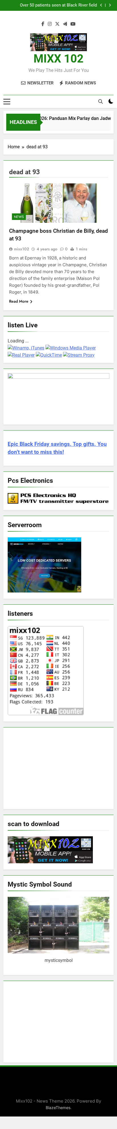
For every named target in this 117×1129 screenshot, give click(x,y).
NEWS (19, 216)
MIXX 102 (58, 58)
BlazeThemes (58, 1107)
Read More (18, 301)
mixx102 (21, 249)
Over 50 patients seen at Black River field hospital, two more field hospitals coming (57, 5)
